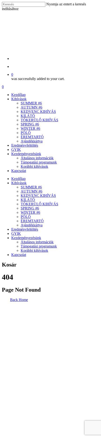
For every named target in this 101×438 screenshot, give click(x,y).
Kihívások (19, 99)
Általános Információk (12, 367)
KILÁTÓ (28, 116)
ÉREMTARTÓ (32, 137)
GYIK (16, 150)
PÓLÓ (26, 133)
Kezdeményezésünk (26, 154)
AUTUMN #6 (31, 107)
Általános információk (37, 158)
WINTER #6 (30, 128)
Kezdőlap (18, 95)
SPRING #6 (30, 124)
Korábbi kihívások (34, 166)
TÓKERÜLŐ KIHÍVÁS (39, 120)
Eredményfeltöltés (24, 145)
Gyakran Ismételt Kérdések (9, 381)
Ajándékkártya (32, 141)
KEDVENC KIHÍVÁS (38, 112)
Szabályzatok (12, 394)
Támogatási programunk (39, 162)
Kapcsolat (18, 171)
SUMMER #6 (31, 103)
